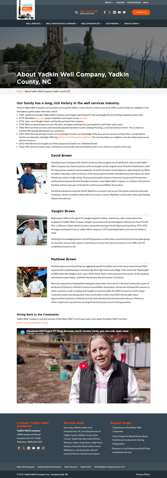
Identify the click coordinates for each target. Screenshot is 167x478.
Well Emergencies (90, 24)
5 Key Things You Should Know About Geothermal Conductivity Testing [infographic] (130, 440)
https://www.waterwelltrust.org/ (32, 322)
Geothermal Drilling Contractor (49, 467)
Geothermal (112, 24)
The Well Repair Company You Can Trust (109, 467)
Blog (145, 2)
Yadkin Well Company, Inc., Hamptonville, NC (46, 474)
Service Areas (131, 24)
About (108, 2)
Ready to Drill (86, 467)
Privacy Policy (143, 474)
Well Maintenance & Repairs (61, 24)
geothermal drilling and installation (74, 137)
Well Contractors (71, 467)
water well (40, 118)
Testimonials (134, 2)
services (83, 118)
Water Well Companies (25, 467)
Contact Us (141, 12)
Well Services (33, 24)
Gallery (120, 2)
